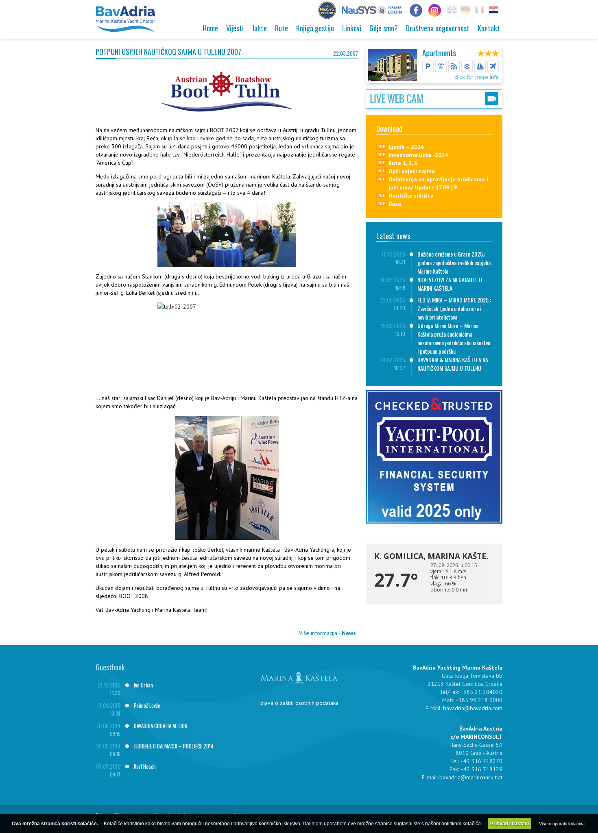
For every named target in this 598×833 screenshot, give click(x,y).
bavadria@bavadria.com (472, 708)
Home (210, 28)
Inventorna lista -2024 (418, 155)
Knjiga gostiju (315, 28)
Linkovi (351, 28)
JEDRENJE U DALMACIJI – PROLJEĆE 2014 (174, 746)
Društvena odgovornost (437, 28)
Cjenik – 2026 (406, 146)
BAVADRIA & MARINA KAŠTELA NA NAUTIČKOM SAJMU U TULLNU (452, 363)
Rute (281, 28)
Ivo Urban (143, 685)
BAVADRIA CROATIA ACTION (161, 726)
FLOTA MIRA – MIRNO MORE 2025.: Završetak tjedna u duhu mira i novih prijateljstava (454, 308)
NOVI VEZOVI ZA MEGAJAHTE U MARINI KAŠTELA (449, 283)
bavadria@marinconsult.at (470, 777)
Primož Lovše (147, 705)
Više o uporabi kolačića (562, 823)
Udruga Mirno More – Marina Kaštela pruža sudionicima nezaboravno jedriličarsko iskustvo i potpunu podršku (453, 338)
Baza (394, 203)
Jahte (259, 28)
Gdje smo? (383, 28)
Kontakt (489, 28)
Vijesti (235, 28)
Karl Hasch (145, 766)
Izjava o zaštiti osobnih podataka (298, 703)
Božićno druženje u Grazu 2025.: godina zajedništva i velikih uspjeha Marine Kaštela (454, 262)
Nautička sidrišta (411, 195)
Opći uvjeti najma (411, 171)
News (349, 633)
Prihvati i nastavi (509, 823)
